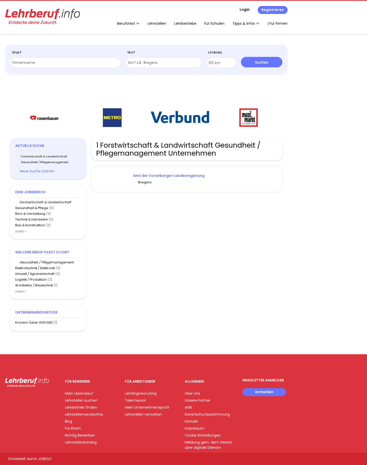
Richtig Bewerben (80, 435)
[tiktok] (32, 397)
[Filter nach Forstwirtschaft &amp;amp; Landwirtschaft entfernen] (17, 202)
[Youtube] (25, 397)
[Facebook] (8, 397)
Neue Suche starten (37, 171)
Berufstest (126, 23)
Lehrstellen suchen (81, 400)
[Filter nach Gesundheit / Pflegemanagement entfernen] (17, 262)
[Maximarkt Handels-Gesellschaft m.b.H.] (248, 117)
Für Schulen (214, 23)
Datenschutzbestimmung (207, 414)
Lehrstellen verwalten (143, 414)
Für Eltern (73, 428)
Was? (16, 52)
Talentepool (135, 400)
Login (245, 9)
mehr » (20, 231)
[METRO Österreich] (112, 117)
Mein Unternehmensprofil (147, 407)
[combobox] (65, 62)
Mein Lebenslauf (79, 393)
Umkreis (215, 52)
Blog (68, 421)
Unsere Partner (197, 400)
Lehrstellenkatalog (81, 442)
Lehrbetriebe (185, 23)
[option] (44, 117)
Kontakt (191, 421)
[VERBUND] (180, 117)
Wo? (131, 52)
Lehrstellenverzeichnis (84, 414)
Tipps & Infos (244, 23)
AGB (188, 407)
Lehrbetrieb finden (81, 407)
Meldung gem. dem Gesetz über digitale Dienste (208, 445)
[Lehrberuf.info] (42, 17)
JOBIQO (45, 458)
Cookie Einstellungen (203, 435)
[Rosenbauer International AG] (44, 117)
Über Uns (192, 393)
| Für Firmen (277, 23)
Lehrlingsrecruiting (141, 393)
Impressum (194, 428)
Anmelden (264, 391)
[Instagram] (16, 397)
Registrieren (272, 9)
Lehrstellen (157, 23)
